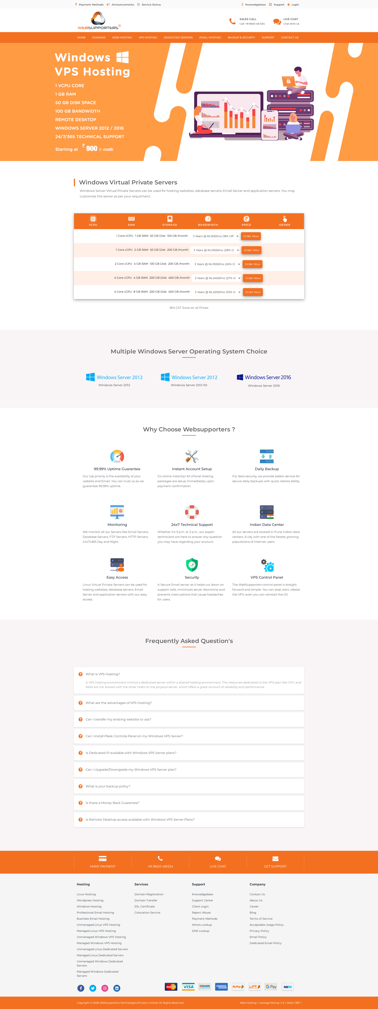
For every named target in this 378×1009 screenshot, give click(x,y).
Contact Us (257, 894)
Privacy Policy (259, 931)
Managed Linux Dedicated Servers (100, 955)
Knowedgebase (255, 4)
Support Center (202, 900)
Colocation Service (147, 912)
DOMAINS (99, 37)
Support (279, 4)
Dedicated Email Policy (266, 943)
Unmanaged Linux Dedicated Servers (102, 949)
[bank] (203, 986)
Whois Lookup (202, 925)
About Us (256, 900)
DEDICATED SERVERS (178, 37)
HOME (81, 37)
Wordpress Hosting (90, 900)
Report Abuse (201, 912)
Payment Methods (91, 4)
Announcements (123, 4)
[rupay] (236, 986)
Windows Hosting (89, 906)
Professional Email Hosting (95, 912)
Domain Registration (148, 894)
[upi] (252, 986)
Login (295, 4)
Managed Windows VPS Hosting (99, 943)
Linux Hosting (86, 894)
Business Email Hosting (93, 918)
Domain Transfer (146, 900)
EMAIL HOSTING (210, 37)
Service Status (151, 4)
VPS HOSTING (148, 37)
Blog (253, 912)
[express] (219, 986)
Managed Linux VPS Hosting (96, 931)
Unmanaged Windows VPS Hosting (101, 937)
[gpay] (269, 986)
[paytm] (285, 986)
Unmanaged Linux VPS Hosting (98, 925)
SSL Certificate (144, 906)
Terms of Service (261, 918)
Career (254, 906)
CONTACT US (289, 37)
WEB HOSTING (122, 37)
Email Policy (258, 937)
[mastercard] (169, 986)
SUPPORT (268, 37)
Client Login (200, 906)
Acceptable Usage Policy (267, 925)
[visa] (186, 986)
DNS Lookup (200, 931)
